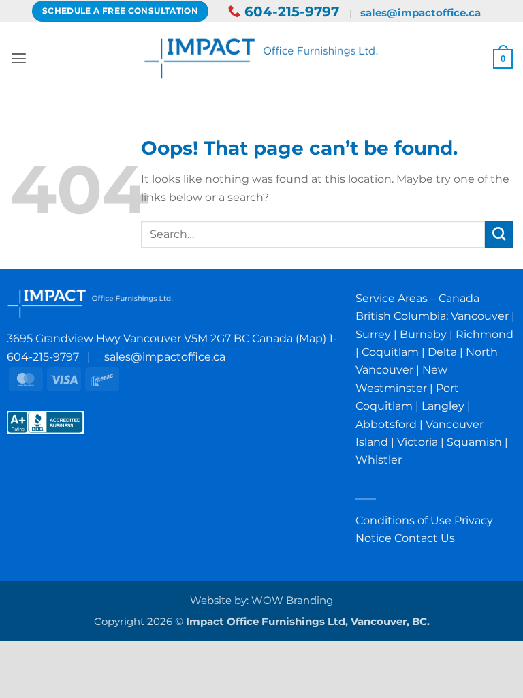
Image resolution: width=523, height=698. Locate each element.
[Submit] (499, 234)
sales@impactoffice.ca (420, 12)
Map (311, 338)
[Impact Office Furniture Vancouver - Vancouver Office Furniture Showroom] (262, 58)
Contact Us (424, 538)
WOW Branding (292, 600)
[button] (18, 59)
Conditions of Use (403, 520)
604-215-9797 (291, 11)
